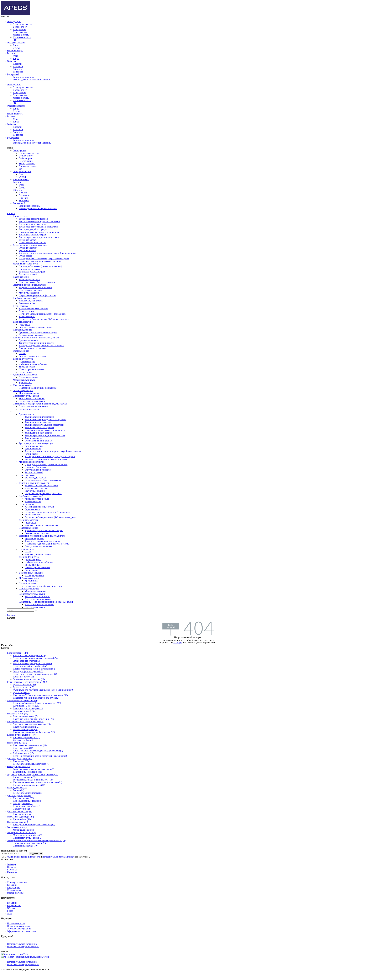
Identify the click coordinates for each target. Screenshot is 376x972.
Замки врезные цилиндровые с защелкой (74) (35, 658)
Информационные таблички (27, 801)
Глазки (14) (18, 790)
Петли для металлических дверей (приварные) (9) (38, 750)
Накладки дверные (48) (18, 766)
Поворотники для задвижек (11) (29, 785)
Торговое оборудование (19, 928)
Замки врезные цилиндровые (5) (29, 655)
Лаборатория (19, 29)
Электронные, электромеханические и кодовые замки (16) (36, 840)
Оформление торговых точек (21, 931)
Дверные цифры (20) (23, 798)
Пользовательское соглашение (22, 944)
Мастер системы (21, 34)
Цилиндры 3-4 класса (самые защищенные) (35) (37, 703)
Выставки (18, 66)
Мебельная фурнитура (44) (20, 816)
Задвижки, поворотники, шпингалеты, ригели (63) (32, 774)
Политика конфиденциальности (23, 946)
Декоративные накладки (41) (27, 771)
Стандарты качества (23, 24)
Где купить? (13, 74)
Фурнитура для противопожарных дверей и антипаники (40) (43, 690)
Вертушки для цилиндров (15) (28, 708)
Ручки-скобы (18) (21, 692)
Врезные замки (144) (17, 653)
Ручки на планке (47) (23, 687)
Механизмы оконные (23, 830)
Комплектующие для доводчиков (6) (31, 764)
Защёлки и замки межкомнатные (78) (25, 721)
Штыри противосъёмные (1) (27, 806)
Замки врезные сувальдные (26, 661)
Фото (15, 56)
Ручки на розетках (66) (24, 684)
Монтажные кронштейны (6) (27, 835)
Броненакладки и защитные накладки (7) (33, 769)
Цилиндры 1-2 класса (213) (26, 705)
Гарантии (12, 885)
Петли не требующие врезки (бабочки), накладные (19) (40, 756)
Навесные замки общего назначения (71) (33, 719)
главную (177, 642)
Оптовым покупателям (18, 926)
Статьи (16, 48)
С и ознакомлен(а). (47, 856)
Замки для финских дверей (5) (28, 671)
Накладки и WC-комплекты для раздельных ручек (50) (40, 695)
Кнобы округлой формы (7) (26, 737)
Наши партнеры (15, 50)
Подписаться (36, 854)
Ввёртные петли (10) (23, 753)
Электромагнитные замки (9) (21, 832)
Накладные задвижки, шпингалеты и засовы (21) (37, 782)
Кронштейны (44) (22, 819)
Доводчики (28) (21, 761)
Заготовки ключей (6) (24, 711)
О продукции (14, 21)
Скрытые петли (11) (23, 748)
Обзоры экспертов (16, 42)
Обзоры (11, 908)
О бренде (11, 61)
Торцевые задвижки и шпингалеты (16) (33, 779)
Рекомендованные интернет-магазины (32, 79)
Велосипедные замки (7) (25, 716)
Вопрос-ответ (20, 27)
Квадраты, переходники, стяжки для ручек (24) (36, 698)
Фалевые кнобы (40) (23, 740)
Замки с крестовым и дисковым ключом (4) (35, 674)
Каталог (11, 213)
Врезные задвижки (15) (24, 777)
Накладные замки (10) (18, 822)
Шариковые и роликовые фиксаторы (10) (34, 732)
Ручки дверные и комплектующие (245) (27, 682)
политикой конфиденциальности (23, 856)
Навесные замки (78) (17, 713)
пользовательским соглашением (58, 856)
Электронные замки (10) (25, 845)
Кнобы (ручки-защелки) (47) (21, 735)
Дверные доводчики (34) (19, 758)
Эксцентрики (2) (21, 808)
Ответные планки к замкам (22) (29, 679)
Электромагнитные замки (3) (27, 838)
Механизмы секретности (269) (22, 700)
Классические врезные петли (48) (30, 745)
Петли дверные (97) (17, 742)
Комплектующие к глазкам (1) (28, 793)
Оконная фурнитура (17, 827)
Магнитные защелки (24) (25, 729)
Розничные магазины (23, 77)
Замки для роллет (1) (23, 676)
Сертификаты (20, 32)
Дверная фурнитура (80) (19, 795)
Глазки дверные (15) (17, 787)
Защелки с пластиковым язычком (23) (32, 724)
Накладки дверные (22, 814)
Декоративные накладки (19, 811)
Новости (17, 64)
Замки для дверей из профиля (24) (30, 666)
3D (14, 40)
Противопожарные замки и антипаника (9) (34, 668)
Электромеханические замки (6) (29, 843)
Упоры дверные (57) (23, 803)
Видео (16, 45)
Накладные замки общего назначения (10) (34, 824)
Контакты (18, 71)
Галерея (11, 53)
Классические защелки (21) (26, 727)
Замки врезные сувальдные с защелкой (32, 663)
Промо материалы (22, 37)
